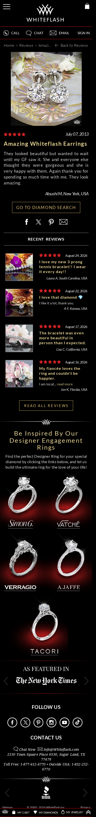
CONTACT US (46, 737)
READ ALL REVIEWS (46, 405)
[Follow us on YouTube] (64, 726)
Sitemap (7, 807)
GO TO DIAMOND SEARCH (46, 207)
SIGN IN (84, 33)
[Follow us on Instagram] (51, 726)
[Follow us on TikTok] (77, 726)
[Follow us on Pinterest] (38, 726)
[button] (34, 35)
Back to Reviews (74, 45)
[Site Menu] (7, 6)
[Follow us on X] (25, 726)
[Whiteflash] (45, 13)
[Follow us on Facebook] (12, 726)
